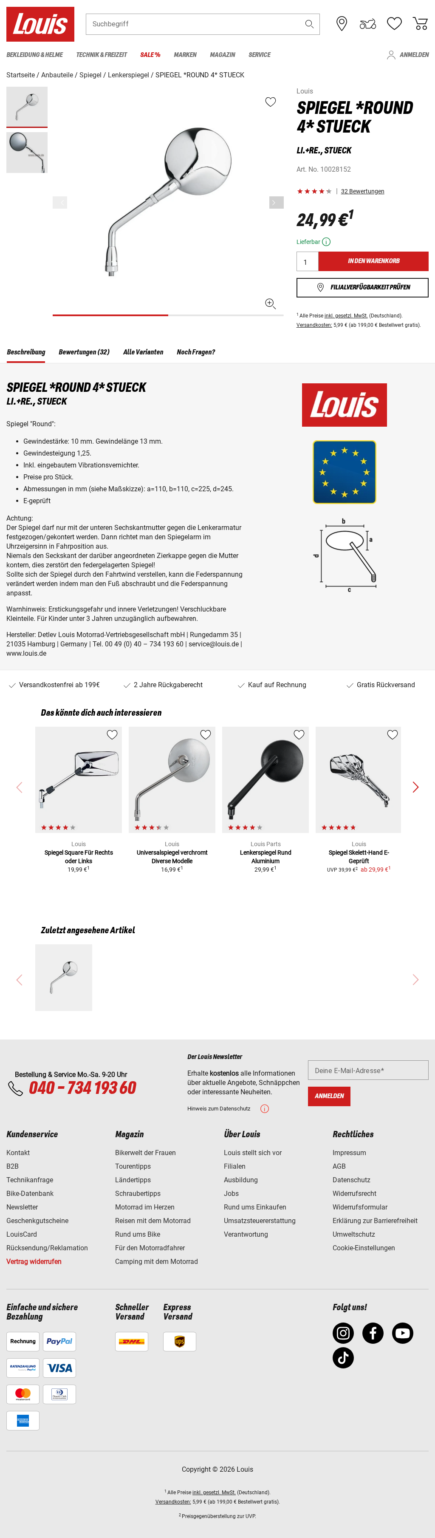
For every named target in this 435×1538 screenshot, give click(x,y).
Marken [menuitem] (185, 55)
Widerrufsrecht (354, 1194)
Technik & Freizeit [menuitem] (101, 55)
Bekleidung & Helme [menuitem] (34, 55)
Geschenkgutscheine (37, 1221)
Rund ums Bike (137, 1234)
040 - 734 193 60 (82, 1088)
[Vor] (276, 202)
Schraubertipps (138, 1194)
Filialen (235, 1166)
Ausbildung (241, 1180)
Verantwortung (246, 1234)
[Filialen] (341, 23)
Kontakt (18, 1153)
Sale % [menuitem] (150, 55)
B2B (12, 1166)
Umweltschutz (354, 1234)
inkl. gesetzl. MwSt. (346, 316)
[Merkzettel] (394, 23)
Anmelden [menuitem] (414, 55)
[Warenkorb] (420, 23)
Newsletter (22, 1207)
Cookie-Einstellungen (364, 1248)
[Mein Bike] (367, 23)
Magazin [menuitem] (222, 55)
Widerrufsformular (360, 1207)
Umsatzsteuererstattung (260, 1221)
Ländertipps (133, 1180)
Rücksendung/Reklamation (47, 1248)
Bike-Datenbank (30, 1194)
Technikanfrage (29, 1180)
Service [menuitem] (259, 55)
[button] (310, 24)
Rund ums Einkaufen (255, 1207)
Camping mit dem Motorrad (156, 1262)
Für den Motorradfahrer (150, 1248)
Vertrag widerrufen (34, 1262)
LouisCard (21, 1234)
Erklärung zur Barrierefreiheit (375, 1221)
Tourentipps (133, 1166)
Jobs (231, 1194)
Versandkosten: (314, 325)
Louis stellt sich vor (253, 1153)
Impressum (349, 1153)
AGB (339, 1166)
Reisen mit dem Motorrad (153, 1221)
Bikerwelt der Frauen (145, 1153)
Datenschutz (351, 1180)
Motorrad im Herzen (145, 1207)
